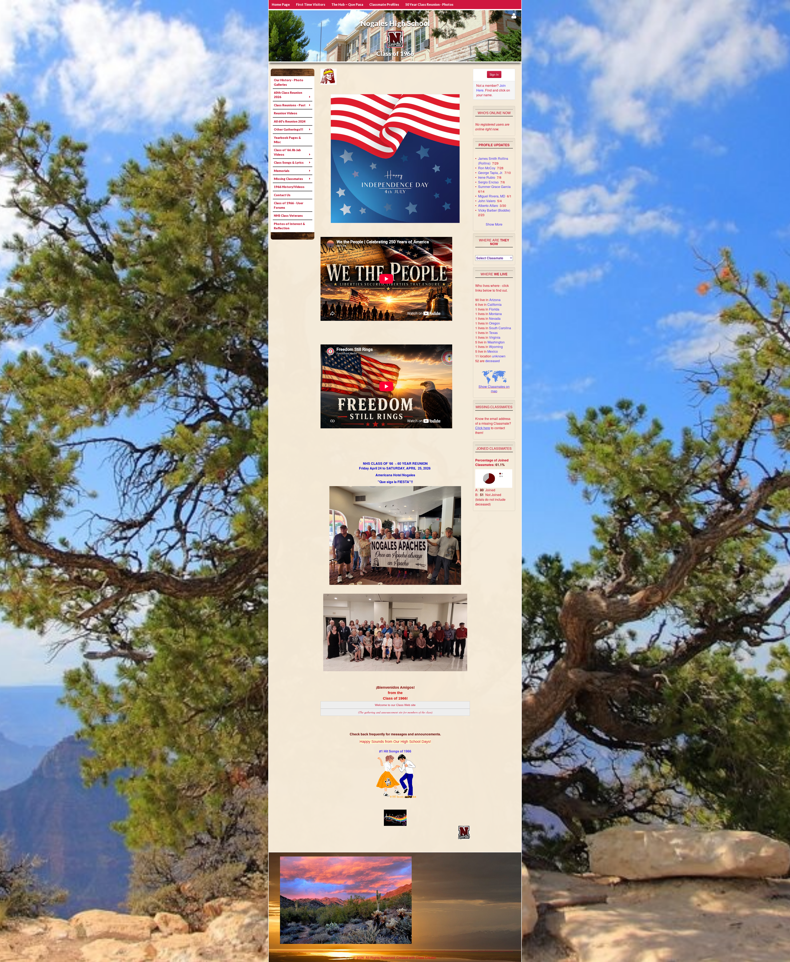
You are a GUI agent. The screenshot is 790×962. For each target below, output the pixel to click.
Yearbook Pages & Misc (287, 140)
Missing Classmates (288, 179)
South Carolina (500, 328)
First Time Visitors (310, 4)
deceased (492, 360)
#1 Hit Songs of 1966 (395, 751)
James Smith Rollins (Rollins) (493, 161)
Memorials (281, 171)
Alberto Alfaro (488, 205)
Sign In (494, 74)
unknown (498, 356)
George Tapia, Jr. (490, 172)
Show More (494, 224)
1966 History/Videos (289, 187)
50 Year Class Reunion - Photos (429, 4)
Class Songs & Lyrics (289, 162)
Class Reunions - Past (290, 105)
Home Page (281, 4)
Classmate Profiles (384, 4)
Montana (495, 313)
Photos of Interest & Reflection (289, 226)
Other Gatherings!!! (288, 129)
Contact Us (282, 195)
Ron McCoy (486, 168)
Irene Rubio (486, 177)
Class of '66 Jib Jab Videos (287, 152)
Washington (496, 342)
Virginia (494, 337)
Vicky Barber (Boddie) (494, 210)
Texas (493, 332)
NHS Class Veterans (288, 215)
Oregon (494, 323)
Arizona (495, 299)
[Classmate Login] (513, 15)
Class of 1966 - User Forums (288, 205)
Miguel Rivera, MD (491, 196)
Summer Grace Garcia (494, 186)
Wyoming (496, 346)
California (494, 304)
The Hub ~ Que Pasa (347, 4)
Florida (494, 309)
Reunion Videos (285, 113)
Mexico (492, 351)
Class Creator (426, 957)
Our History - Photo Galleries (288, 82)
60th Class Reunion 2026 (288, 95)
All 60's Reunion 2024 (290, 121)
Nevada (495, 318)
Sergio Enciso (488, 182)
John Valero (487, 200)
